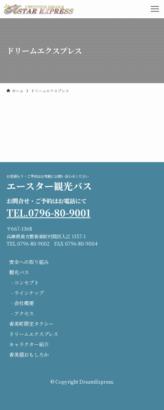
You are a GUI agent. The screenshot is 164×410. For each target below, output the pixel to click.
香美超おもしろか (29, 354)
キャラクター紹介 (29, 344)
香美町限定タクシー (31, 323)
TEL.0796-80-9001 (48, 212)
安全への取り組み (29, 261)
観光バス (19, 272)
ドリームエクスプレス (33, 334)
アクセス (24, 313)
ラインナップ (29, 292)
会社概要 (24, 303)
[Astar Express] (39, 9)
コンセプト (26, 282)
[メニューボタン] (155, 9)
